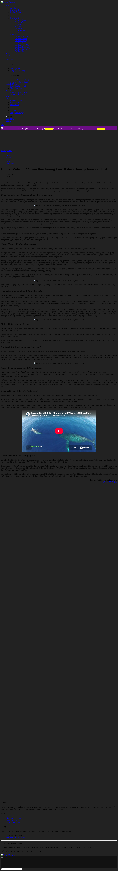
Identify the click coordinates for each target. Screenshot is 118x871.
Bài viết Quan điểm (6, 151)
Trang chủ (9, 161)
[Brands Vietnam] (8, 2)
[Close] (2, 127)
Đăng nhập (10, 119)
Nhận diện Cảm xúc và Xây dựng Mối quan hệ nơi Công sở (26, 129)
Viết (2, 125)
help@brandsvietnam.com (15, 837)
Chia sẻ (8, 155)
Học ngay (49, 129)
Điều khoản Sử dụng (13, 818)
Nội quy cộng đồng (13, 822)
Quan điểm (10, 163)
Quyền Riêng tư (11, 820)
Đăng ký (9, 121)
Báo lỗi (8, 157)
